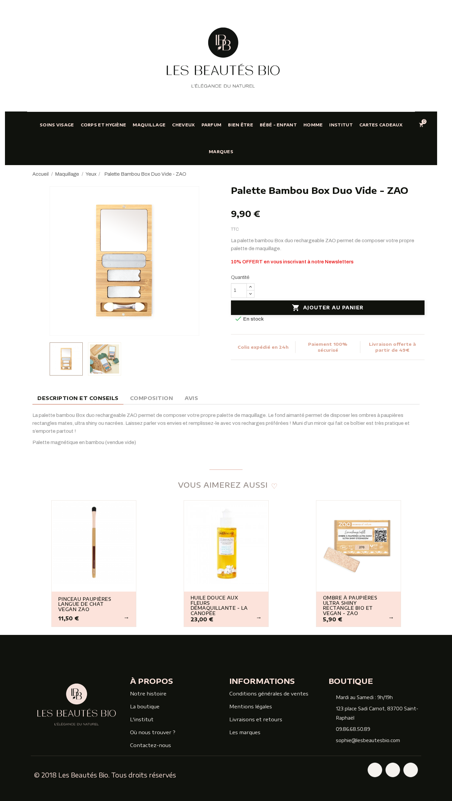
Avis (191, 398)
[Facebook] (375, 770)
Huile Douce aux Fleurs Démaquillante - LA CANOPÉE (219, 605)
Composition (151, 398)
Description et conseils (77, 398)
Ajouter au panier (328, 308)
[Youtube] (410, 770)
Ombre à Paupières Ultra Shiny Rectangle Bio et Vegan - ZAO (350, 605)
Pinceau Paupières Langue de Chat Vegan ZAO (85, 604)
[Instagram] (392, 770)
